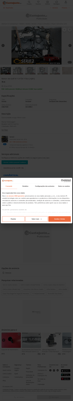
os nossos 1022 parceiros (16, 196)
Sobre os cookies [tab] (64, 186)
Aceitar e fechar (59, 219)
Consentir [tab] (9, 186)
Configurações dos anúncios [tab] (44, 186)
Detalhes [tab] (25, 186)
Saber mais (35, 219)
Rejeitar (13, 219)
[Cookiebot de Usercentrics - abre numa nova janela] (62, 180)
